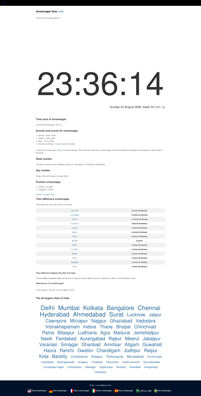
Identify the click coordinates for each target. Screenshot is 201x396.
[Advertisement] (100, 40)
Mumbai (75, 241)
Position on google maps (45, 194)
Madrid (74, 253)
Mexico (74, 219)
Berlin (75, 245)
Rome (74, 258)
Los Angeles (74, 215)
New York (74, 210)
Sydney (74, 232)
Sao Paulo (75, 223)
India (61, 11)
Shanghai (74, 262)
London (74, 228)
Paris (75, 266)
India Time (61, 150)
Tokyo (74, 236)
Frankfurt (74, 249)
